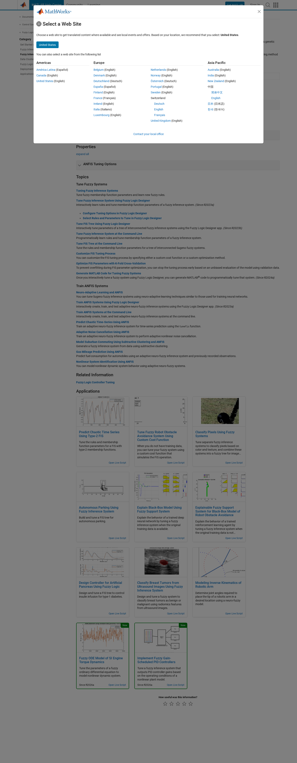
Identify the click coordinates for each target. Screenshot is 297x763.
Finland (98, 92)
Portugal (156, 86)
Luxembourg (102, 115)
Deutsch (159, 103)
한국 (210, 109)
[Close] (259, 11)
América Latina (45, 69)
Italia (97, 109)
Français (159, 115)
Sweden (156, 92)
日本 (210, 103)
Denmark (99, 75)
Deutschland (101, 81)
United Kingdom (161, 120)
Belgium (99, 69)
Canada (41, 75)
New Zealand (216, 81)
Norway (156, 75)
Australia (213, 69)
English (158, 109)
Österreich (157, 81)
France (98, 98)
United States (44, 81)
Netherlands (158, 69)
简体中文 (217, 92)
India (211, 75)
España (98, 86)
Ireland (98, 103)
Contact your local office (148, 134)
